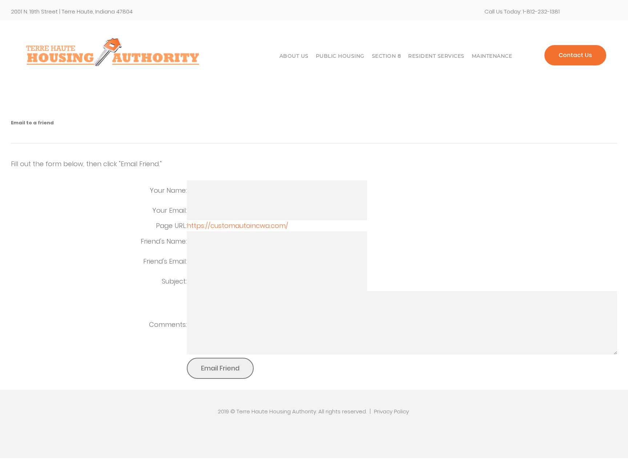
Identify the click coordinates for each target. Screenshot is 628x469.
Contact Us (575, 55)
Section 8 (386, 56)
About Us (294, 56)
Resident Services (436, 56)
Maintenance (492, 56)
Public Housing (340, 56)
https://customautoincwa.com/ (237, 225)
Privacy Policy (391, 411)
